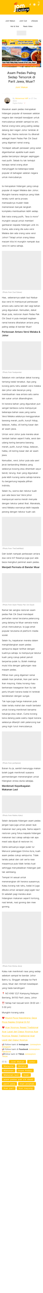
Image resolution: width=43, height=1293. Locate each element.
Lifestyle (34, 21)
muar (26, 1075)
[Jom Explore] (21, 7)
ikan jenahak (27, 1084)
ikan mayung (26, 1088)
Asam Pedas (25, 1070)
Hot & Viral (15, 26)
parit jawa (9, 1084)
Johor (32, 1062)
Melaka (22, 1066)
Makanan (8, 1070)
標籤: (5, 1061)
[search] (39, 2)
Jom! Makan (10, 21)
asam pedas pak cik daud (18, 1079)
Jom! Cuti (23, 21)
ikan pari (9, 1088)
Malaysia (8, 1066)
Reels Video (27, 26)
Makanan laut (11, 1075)
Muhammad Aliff (22, 98)
